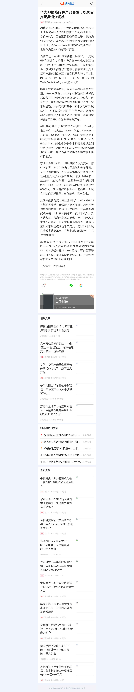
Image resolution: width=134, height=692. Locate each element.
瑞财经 (47, 22)
